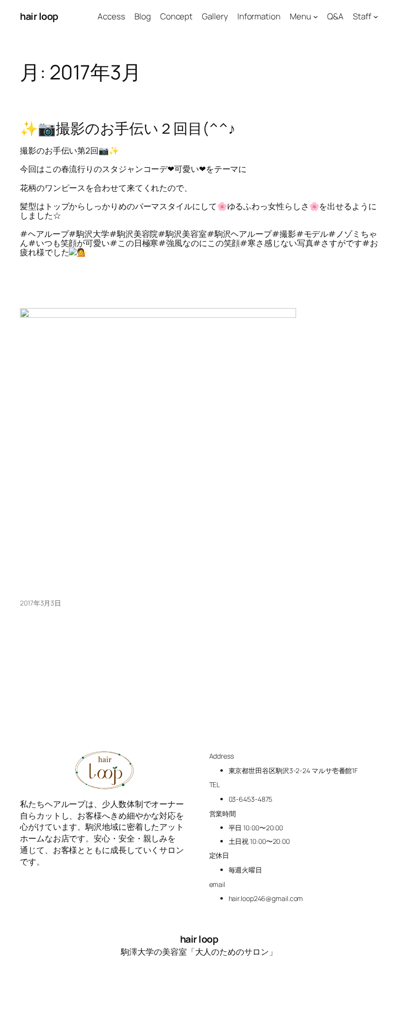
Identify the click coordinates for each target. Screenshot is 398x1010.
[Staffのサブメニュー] (375, 16)
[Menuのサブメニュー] (315, 16)
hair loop (39, 16)
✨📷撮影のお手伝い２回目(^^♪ (127, 128)
